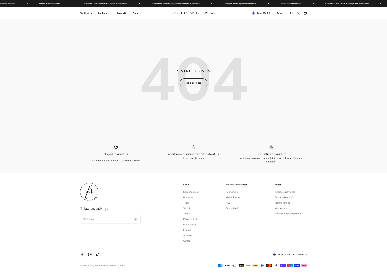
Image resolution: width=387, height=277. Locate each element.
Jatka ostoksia (193, 82)
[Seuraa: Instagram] (90, 254)
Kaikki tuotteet (190, 191)
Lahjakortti (121, 12)
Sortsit (186, 208)
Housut (187, 229)
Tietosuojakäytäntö (285, 191)
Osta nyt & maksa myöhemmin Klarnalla (233, 3)
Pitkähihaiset (190, 219)
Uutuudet (188, 197)
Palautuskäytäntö (284, 197)
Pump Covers (190, 224)
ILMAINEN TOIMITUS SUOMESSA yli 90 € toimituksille (98, 3)
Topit (186, 202)
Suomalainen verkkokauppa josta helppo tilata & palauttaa (169, 3)
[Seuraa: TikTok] (98, 254)
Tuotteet (84, 12)
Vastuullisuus (233, 197)
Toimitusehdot (282, 202)
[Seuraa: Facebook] (82, 254)
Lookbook (103, 12)
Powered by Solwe (116, 265)
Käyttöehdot (281, 208)
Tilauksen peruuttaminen (288, 213)
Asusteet (187, 235)
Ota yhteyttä (232, 208)
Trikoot (186, 213)
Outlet (136, 12)
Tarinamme (232, 191)
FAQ (228, 202)
